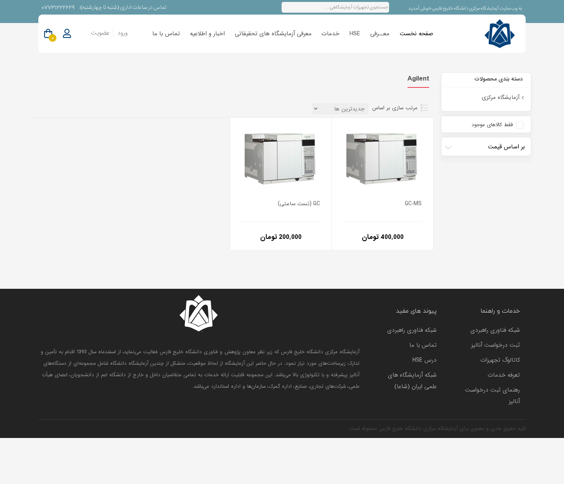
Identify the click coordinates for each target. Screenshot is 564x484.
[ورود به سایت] (67, 34)
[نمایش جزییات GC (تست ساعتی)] (281, 156)
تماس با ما (166, 33)
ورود (122, 33)
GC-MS (413, 203)
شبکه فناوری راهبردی (495, 330)
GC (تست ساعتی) (299, 203)
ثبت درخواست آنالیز (495, 345)
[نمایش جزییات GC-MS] (382, 156)
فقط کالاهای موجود (492, 125)
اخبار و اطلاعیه (207, 33)
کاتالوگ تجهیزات (500, 360)
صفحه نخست (416, 33)
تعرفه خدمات (504, 375)
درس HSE (424, 360)
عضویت (100, 33)
